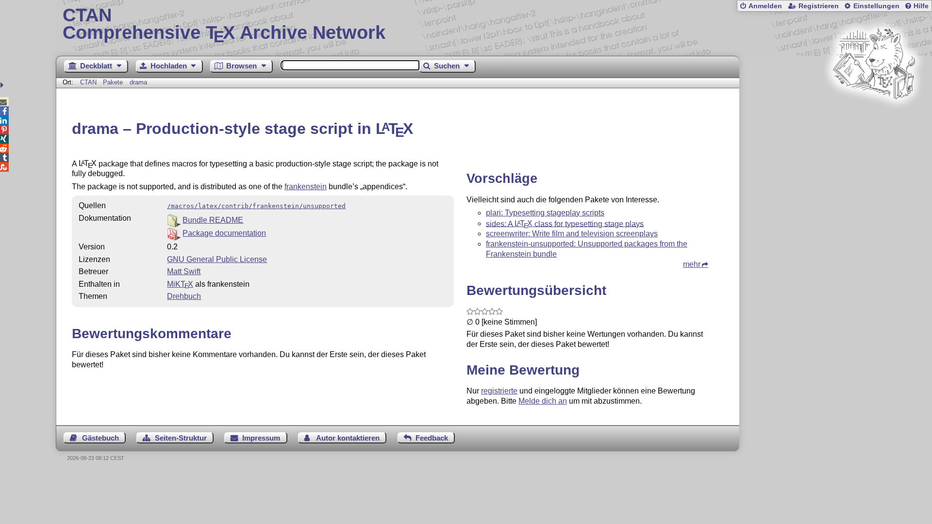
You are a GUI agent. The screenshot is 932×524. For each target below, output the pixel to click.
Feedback (432, 438)
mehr (691, 264)
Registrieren (819, 6)
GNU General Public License (217, 259)
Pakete (114, 82)
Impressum (261, 438)
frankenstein (305, 186)
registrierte (499, 391)
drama (138, 82)
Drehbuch (184, 296)
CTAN (88, 82)
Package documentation (224, 233)
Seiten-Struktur (181, 438)
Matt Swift (183, 271)
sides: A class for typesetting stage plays (565, 223)
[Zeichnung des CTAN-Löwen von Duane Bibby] (873, 118)
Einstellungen (876, 6)
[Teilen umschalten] (3, 85)
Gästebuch (100, 438)
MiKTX (180, 284)
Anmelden (765, 6)
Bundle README (213, 220)
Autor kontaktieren (348, 438)
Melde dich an (542, 401)
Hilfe (921, 6)
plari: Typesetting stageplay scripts (545, 213)
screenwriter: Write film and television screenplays (572, 233)
